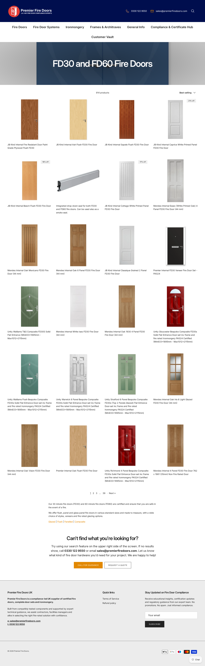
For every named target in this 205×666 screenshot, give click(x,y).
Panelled (68, 521)
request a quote (117, 565)
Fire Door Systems (46, 27)
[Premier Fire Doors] (30, 11)
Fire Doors (19, 27)
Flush (59, 521)
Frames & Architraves (105, 27)
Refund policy (109, 603)
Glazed (51, 521)
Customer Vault (102, 37)
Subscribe (154, 624)
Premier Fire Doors (21, 651)
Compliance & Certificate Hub (172, 27)
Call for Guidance (88, 565)
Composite (80, 521)
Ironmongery (75, 27)
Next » (112, 493)
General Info (136, 27)
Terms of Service (110, 598)
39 (104, 493)
